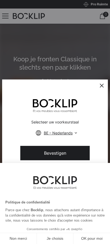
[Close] (102, 86)
